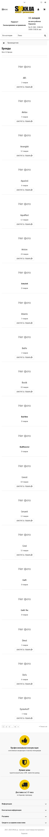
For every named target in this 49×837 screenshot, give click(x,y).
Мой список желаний (41, 2)
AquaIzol (24, 180)
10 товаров (24, 387)
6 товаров (24, 185)
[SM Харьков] (24, 9)
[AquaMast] (24, 204)
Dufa (24, 674)
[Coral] (24, 535)
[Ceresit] (24, 466)
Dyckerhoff (24, 709)
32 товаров (24, 151)
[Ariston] (24, 238)
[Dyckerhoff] (24, 698)
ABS (24, 77)
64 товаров (24, 482)
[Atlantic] (24, 303)
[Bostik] (24, 371)
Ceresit (24, 477)
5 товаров (24, 117)
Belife (24, 348)
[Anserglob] (24, 135)
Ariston (24, 249)
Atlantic (24, 313)
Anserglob (24, 146)
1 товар (24, 714)
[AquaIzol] (24, 169)
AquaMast (24, 215)
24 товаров (24, 254)
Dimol (24, 640)
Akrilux (24, 112)
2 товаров (24, 82)
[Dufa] (24, 663)
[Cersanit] (24, 500)
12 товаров (24, 220)
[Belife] (24, 337)
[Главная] (3, 43)
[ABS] (24, 67)
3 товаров (24, 645)
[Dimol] (24, 629)
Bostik (24, 382)
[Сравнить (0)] (45, 2)
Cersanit (24, 511)
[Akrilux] (24, 101)
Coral (24, 545)
